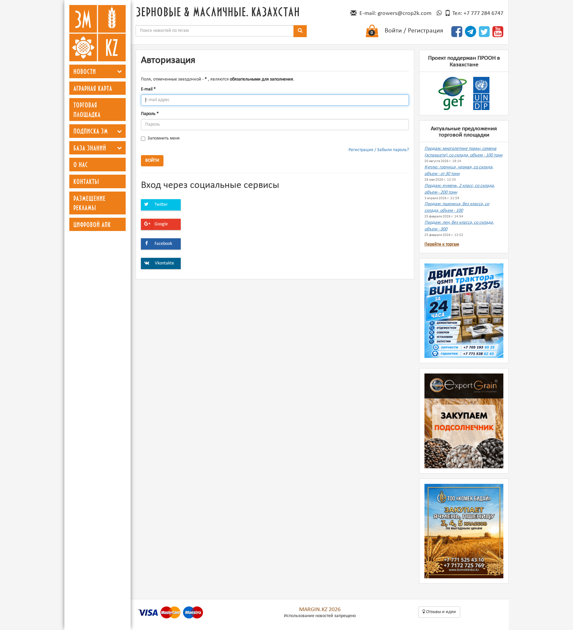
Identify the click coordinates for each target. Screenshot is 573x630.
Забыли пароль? (393, 149)
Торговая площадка (86, 109)
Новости (84, 71)
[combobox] (215, 30)
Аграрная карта (92, 88)
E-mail (148, 89)
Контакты (86, 181)
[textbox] (214, 31)
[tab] (97, 71)
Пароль (150, 113)
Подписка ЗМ (90, 131)
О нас (80, 164)
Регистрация (425, 31)
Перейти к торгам (441, 244)
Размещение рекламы (89, 203)
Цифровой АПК (92, 224)
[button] (119, 71)
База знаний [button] (89, 148)
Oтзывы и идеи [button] (440, 611)
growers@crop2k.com (404, 13)
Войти (393, 31)
